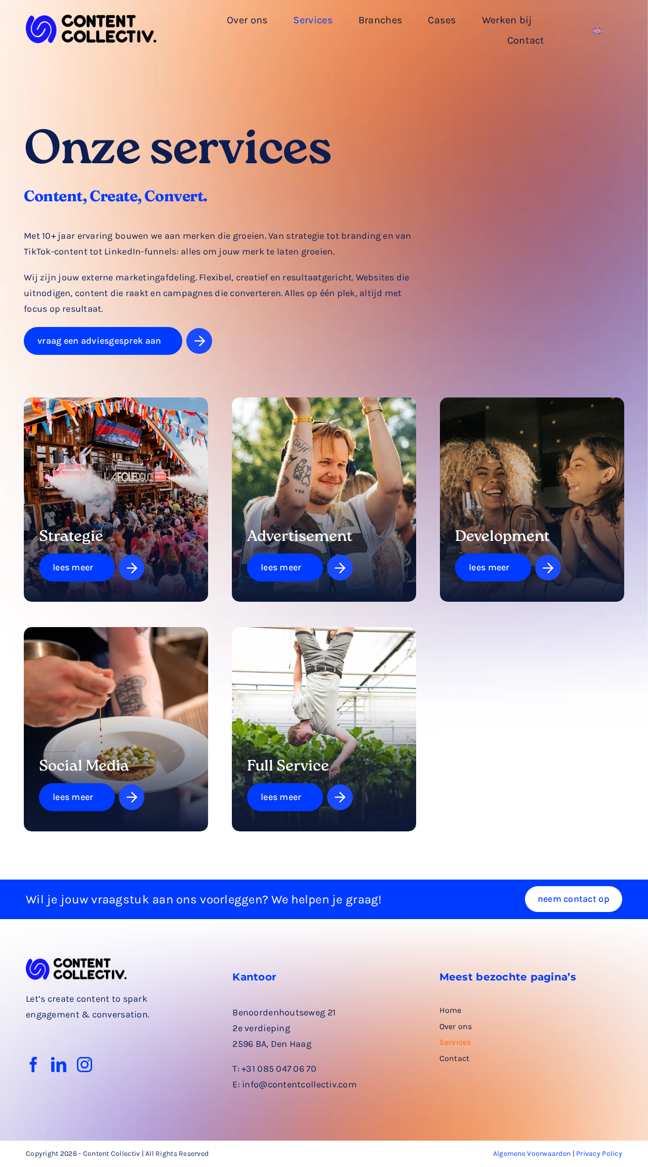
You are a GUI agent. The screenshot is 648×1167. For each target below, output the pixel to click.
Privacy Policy (599, 1153)
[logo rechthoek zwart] (91, 19)
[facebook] (33, 1064)
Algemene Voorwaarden (532, 1153)
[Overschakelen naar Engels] (597, 30)
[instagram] (84, 1064)
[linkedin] (58, 1064)
